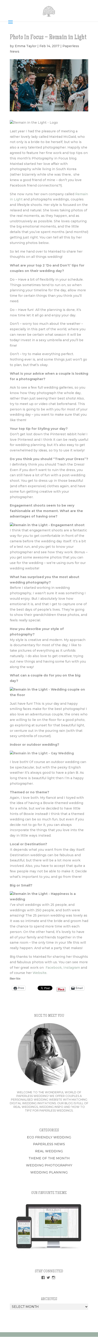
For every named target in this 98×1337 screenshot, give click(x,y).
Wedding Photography (49, 1165)
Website (39, 973)
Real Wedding (49, 1151)
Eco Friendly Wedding (49, 1137)
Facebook (54, 968)
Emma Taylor (25, 46)
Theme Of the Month (49, 1158)
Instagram (71, 968)
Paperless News (49, 1144)
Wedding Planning (49, 1172)
